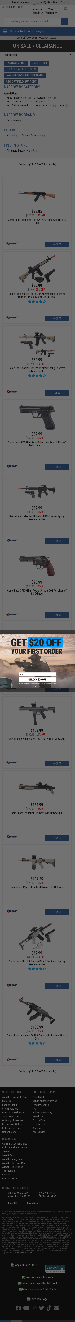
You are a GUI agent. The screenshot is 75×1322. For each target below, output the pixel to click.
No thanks (37, 686)
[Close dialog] (2, 636)
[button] (37, 680)
